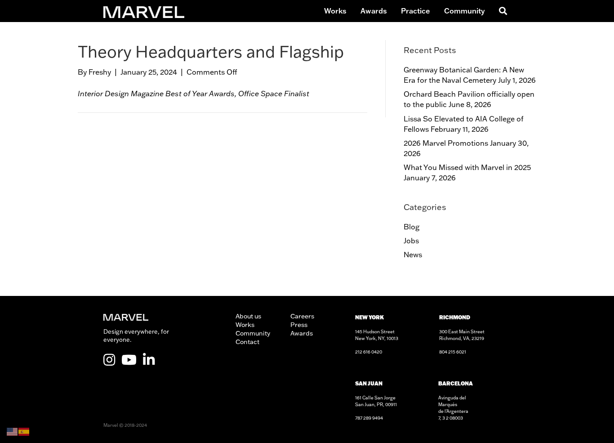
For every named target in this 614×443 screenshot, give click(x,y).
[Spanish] (24, 430)
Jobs (411, 240)
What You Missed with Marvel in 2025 (467, 167)
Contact (247, 342)
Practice (415, 10)
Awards (373, 10)
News (413, 254)
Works (335, 10)
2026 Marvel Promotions (446, 143)
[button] (501, 11)
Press (298, 325)
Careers (302, 316)
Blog (411, 226)
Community (464, 10)
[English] (12, 430)
